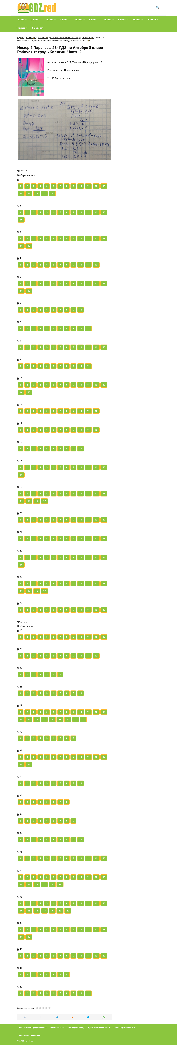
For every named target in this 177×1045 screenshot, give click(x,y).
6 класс (93, 19)
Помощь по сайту (76, 1027)
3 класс (49, 19)
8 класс (122, 19)
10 (80, 186)
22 (83, 719)
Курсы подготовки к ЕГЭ (124, 1027)
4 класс (64, 19)
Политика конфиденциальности (32, 1027)
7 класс (107, 19)
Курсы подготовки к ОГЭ (99, 1027)
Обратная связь (57, 1027)
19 (60, 719)
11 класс (20, 28)
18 (52, 193)
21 (75, 719)
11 (88, 186)
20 (68, 719)
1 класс (20, 19)
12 (96, 186)
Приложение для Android (29, 1035)
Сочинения (37, 28)
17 (44, 193)
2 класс (34, 19)
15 (29, 193)
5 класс (78, 19)
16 (37, 193)
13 (104, 186)
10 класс (151, 19)
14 (21, 193)
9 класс (136, 19)
